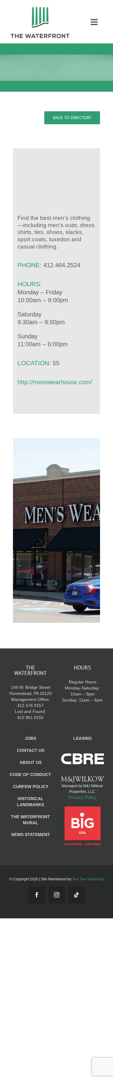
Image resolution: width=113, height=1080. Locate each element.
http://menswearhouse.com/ (54, 382)
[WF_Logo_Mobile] (40, 8)
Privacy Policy (82, 797)
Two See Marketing (88, 879)
